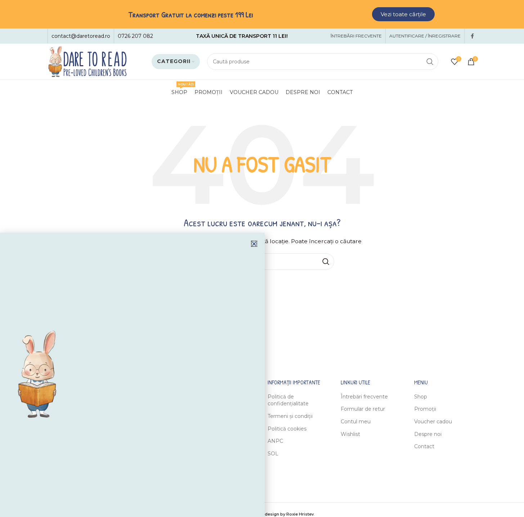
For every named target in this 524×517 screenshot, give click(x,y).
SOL (273, 453)
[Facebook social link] (472, 36)
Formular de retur (363, 409)
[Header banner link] (262, 14)
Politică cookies (287, 428)
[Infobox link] (80, 36)
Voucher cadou (433, 421)
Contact (424, 446)
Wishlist (350, 434)
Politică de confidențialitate (288, 400)
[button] (254, 243)
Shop (420, 396)
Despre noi (428, 434)
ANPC (275, 441)
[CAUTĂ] (430, 61)
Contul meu (356, 421)
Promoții (425, 409)
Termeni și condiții (290, 416)
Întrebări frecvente (364, 396)
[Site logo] (87, 61)
